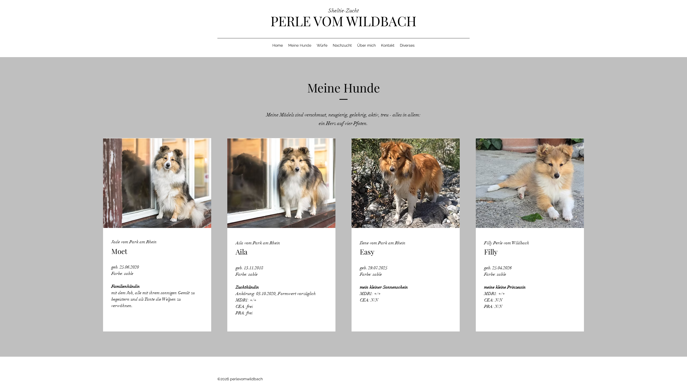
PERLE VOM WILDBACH (343, 21)
